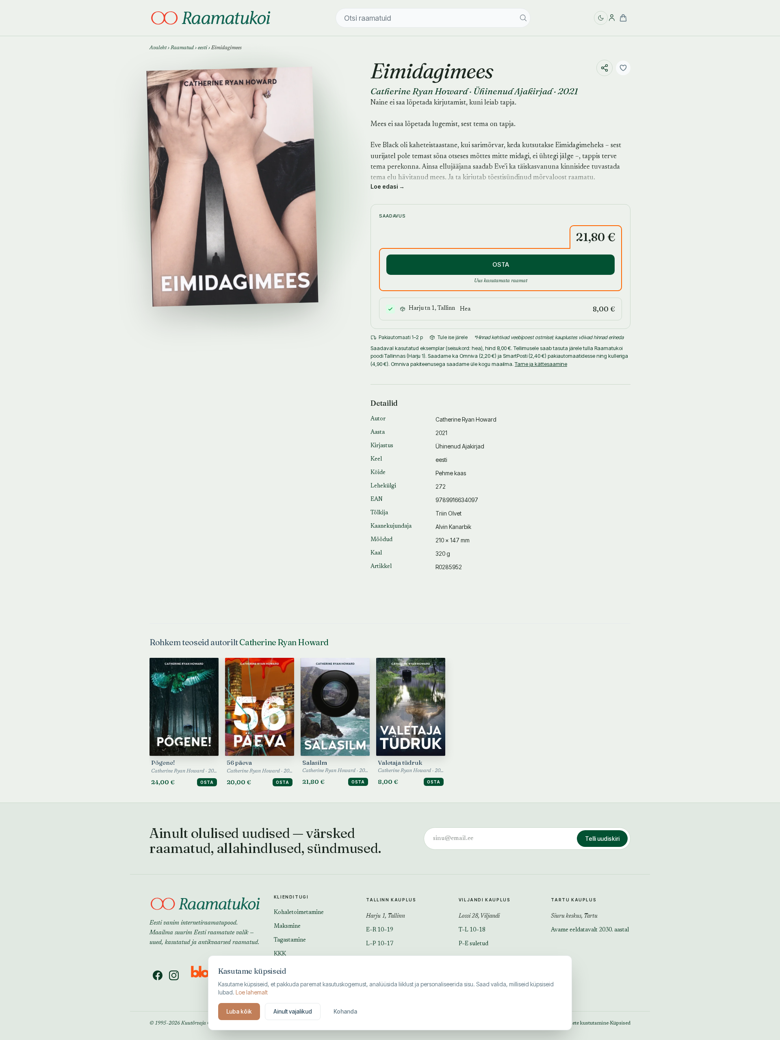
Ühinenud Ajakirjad (512, 91)
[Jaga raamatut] (604, 68)
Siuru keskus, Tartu (574, 916)
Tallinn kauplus (391, 899)
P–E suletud (473, 944)
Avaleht (158, 48)
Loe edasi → (387, 186)
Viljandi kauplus (485, 899)
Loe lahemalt (252, 992)
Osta (207, 782)
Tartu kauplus (573, 899)
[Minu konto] (612, 18)
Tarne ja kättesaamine (541, 364)
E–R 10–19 (379, 930)
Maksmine (287, 926)
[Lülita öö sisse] (601, 18)
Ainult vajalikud (292, 1011)
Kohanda (345, 1011)
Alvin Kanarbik (453, 526)
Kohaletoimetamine (299, 913)
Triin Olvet (449, 513)
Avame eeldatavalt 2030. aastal (590, 930)
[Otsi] (523, 18)
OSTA (500, 264)
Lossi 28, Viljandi (479, 916)
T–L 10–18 (472, 930)
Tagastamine (290, 940)
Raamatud (182, 48)
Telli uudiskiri (602, 838)
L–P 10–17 (379, 944)
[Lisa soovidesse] (623, 68)
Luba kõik (239, 1011)
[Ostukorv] (623, 18)
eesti (202, 48)
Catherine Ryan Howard (419, 91)
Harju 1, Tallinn (385, 916)
